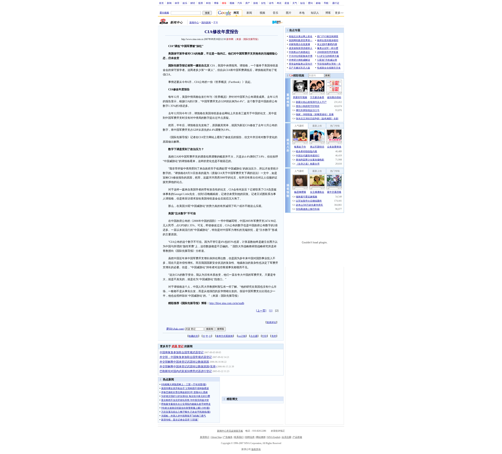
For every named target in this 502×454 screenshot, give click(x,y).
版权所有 (256, 449)
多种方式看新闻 (224, 336)
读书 (271, 3)
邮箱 (318, 3)
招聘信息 (250, 437)
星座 (287, 3)
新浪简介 (204, 437)
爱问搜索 (164, 12)
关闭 (273, 336)
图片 (288, 12)
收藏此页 (193, 336)
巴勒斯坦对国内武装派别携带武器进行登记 (186, 371)
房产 (247, 3)
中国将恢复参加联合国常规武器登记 (182, 352)
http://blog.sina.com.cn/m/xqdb (226, 303)
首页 (161, 3)
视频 (232, 3)
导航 (326, 3)
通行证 (335, 3)
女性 (263, 3)
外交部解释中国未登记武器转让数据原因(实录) (188, 366)
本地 (302, 12)
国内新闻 (206, 22)
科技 (208, 3)
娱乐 (185, 3)
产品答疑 (297, 437)
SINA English (273, 437)
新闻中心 (194, 22)
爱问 (310, 3)
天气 (294, 3)
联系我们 (239, 437)
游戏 (255, 3)
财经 (192, 3)
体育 (177, 3)
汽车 (239, 3)
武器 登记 (178, 346)
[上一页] (261, 310)
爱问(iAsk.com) (175, 328)
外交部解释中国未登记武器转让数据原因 (184, 361)
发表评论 (271, 322)
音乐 (275, 12)
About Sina (216, 437)
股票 (200, 3)
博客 (216, 3)
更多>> (339, 12)
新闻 (169, 3)
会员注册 (286, 437)
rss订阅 (242, 336)
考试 (279, 3)
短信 (302, 3)
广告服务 (228, 437)
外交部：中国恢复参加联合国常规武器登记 (186, 357)
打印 (264, 336)
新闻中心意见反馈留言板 (230, 431)
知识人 (315, 12)
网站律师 (261, 437)
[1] (270, 310)
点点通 (253, 336)
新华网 (229, 39)
